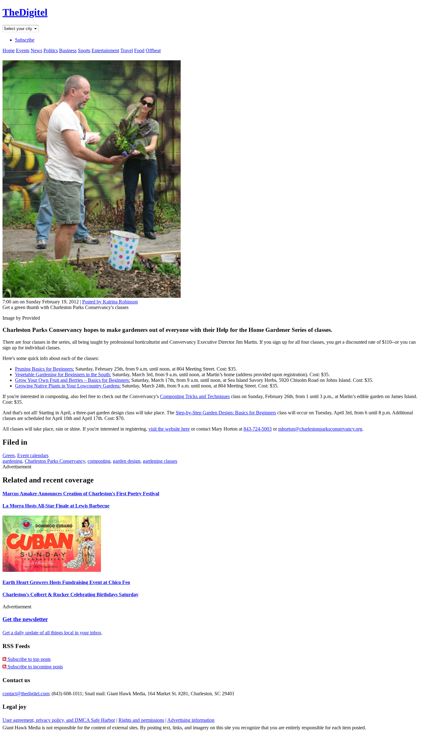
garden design (126, 461)
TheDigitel (25, 12)
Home (9, 50)
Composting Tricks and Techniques (195, 396)
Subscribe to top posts (28, 659)
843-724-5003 (258, 429)
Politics (50, 50)
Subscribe (24, 39)
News (36, 50)
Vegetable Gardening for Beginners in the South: (63, 374)
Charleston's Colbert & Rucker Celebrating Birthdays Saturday (70, 594)
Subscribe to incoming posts (34, 666)
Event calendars (32, 455)
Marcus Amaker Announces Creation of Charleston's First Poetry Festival (81, 493)
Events (22, 50)
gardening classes (160, 461)
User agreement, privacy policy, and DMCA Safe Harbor (59, 720)
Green (9, 455)
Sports (84, 50)
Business (68, 50)
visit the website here (169, 429)
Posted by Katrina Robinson (110, 301)
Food (139, 50)
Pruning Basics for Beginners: (44, 369)
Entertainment (105, 50)
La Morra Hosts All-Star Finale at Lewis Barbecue (56, 505)
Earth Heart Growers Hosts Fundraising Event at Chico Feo (66, 582)
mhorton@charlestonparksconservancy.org (320, 429)
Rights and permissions (141, 720)
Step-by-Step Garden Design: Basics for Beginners (226, 412)
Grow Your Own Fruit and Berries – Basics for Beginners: (72, 380)
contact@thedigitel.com (26, 693)
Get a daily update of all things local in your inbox (52, 632)
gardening (12, 461)
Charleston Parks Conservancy (55, 461)
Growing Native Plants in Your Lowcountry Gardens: (68, 385)
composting (99, 461)
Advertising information (190, 720)
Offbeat (153, 50)
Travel (126, 50)
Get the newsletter (25, 619)
